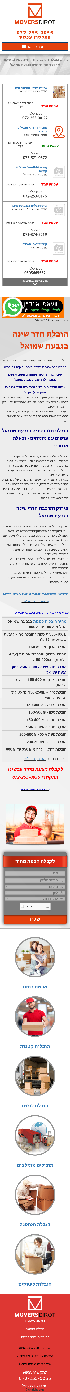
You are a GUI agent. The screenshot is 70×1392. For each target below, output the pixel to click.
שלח (35, 919)
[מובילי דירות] (35, 13)
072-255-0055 (35, 1378)
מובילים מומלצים (35, 1165)
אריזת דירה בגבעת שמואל (35, 1364)
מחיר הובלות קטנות (50, 621)
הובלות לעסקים (35, 1284)
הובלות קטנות (35, 1046)
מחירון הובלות (35, 758)
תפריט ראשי (35, 46)
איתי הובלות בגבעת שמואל (29, 206)
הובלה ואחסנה (35, 1225)
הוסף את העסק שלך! (35, 1386)
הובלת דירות (35, 1106)
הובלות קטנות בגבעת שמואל (35, 1356)
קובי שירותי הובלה (34, 244)
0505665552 (35, 273)
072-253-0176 (35, 196)
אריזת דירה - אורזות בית (31, 88)
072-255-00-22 (35, 118)
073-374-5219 (35, 235)
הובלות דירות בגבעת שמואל (35, 1348)
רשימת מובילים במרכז (35, 1337)
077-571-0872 (35, 158)
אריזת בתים (35, 987)
